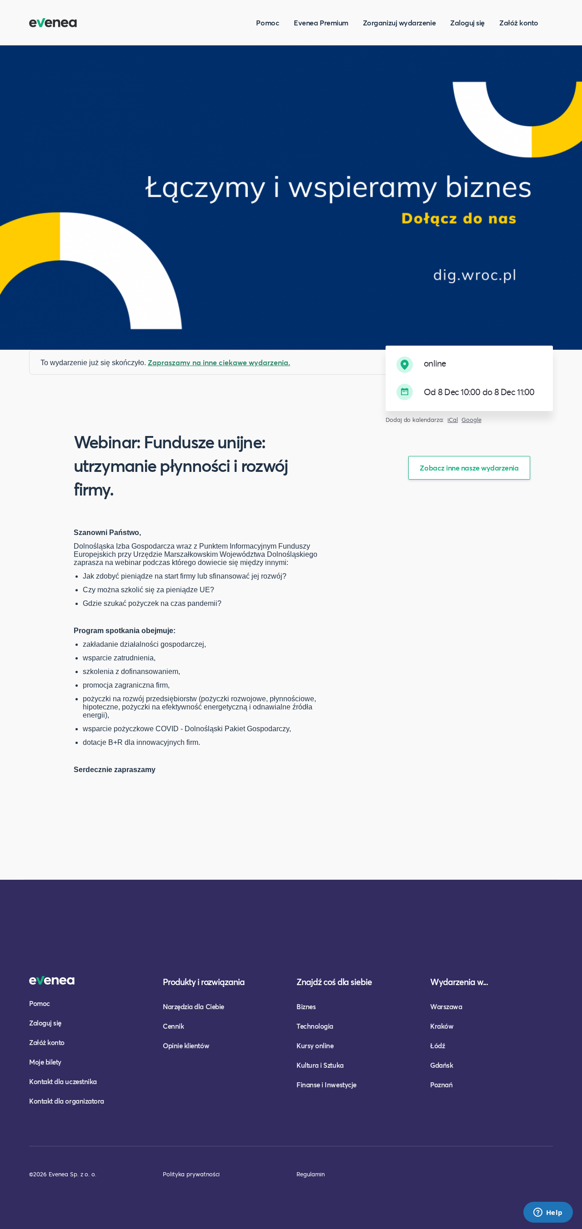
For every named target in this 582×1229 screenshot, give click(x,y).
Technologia (314, 1026)
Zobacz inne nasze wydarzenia (469, 467)
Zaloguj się (467, 22)
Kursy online (314, 1045)
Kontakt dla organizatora (66, 1100)
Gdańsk (441, 1065)
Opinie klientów (186, 1045)
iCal (452, 419)
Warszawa (446, 1006)
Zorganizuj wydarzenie (399, 22)
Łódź (437, 1045)
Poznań (441, 1084)
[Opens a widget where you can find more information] (548, 1213)
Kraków (441, 1026)
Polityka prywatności (191, 1174)
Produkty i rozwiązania (204, 981)
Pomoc (267, 22)
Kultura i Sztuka (320, 1065)
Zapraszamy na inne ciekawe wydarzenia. (219, 362)
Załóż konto (518, 22)
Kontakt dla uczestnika (63, 1081)
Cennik (173, 1026)
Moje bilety (45, 1061)
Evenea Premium (321, 22)
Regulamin (310, 1174)
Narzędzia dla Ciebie (193, 1006)
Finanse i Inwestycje (326, 1084)
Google (472, 419)
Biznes (306, 1006)
